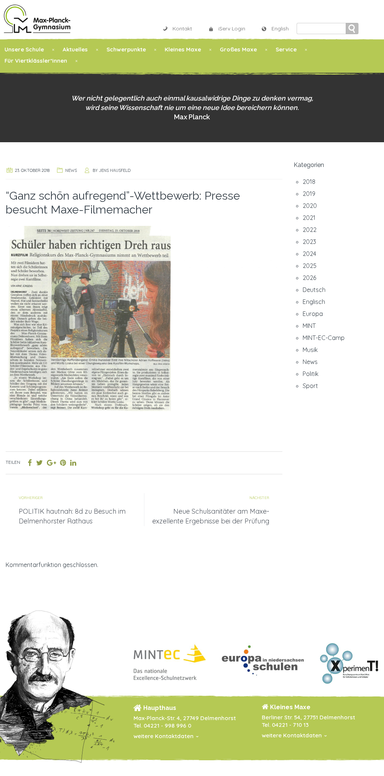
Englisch (314, 301)
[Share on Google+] (51, 462)
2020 (310, 205)
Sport (310, 386)
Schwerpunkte (126, 49)
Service (286, 49)
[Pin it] (63, 462)
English (280, 28)
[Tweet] (39, 462)
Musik (310, 349)
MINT (309, 325)
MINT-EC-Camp (324, 337)
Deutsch (314, 289)
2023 (309, 241)
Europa (313, 313)
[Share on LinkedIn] (73, 462)
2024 (309, 253)
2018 (309, 181)
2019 (309, 193)
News (71, 170)
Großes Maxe (238, 49)
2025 (309, 265)
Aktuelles (75, 49)
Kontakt (182, 28)
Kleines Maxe (183, 49)
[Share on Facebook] (30, 462)
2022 (309, 229)
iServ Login (231, 28)
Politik (310, 373)
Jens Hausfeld (114, 170)
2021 (309, 217)
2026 (309, 277)
